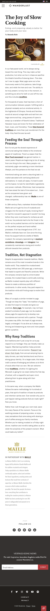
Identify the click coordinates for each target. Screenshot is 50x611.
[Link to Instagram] (22, 592)
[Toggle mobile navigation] (3, 6)
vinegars (31, 242)
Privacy (25, 600)
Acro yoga (17, 308)
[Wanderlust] (19, 5)
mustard (38, 239)
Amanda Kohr (12, 34)
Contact (25, 597)
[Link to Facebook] (11, 592)
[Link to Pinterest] (27, 592)
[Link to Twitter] (17, 592)
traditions (14, 369)
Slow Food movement (14, 157)
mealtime (23, 97)
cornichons (9, 242)
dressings (19, 242)
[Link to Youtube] (32, 592)
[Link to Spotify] (38, 592)
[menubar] (45, 1)
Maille (33, 196)
